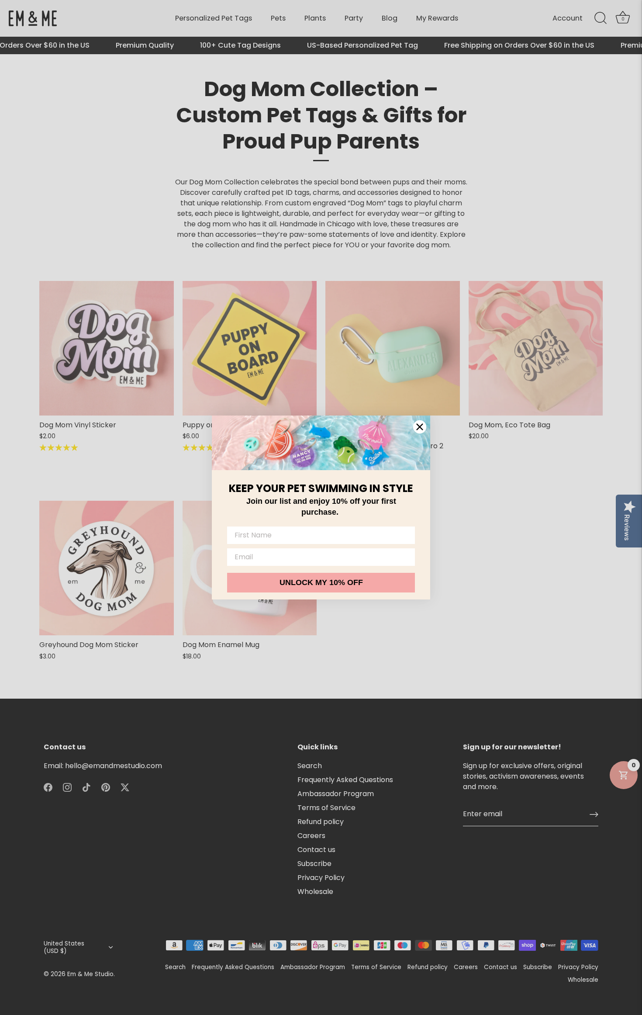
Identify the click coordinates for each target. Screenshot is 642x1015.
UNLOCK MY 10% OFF (321, 582)
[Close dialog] (420, 427)
